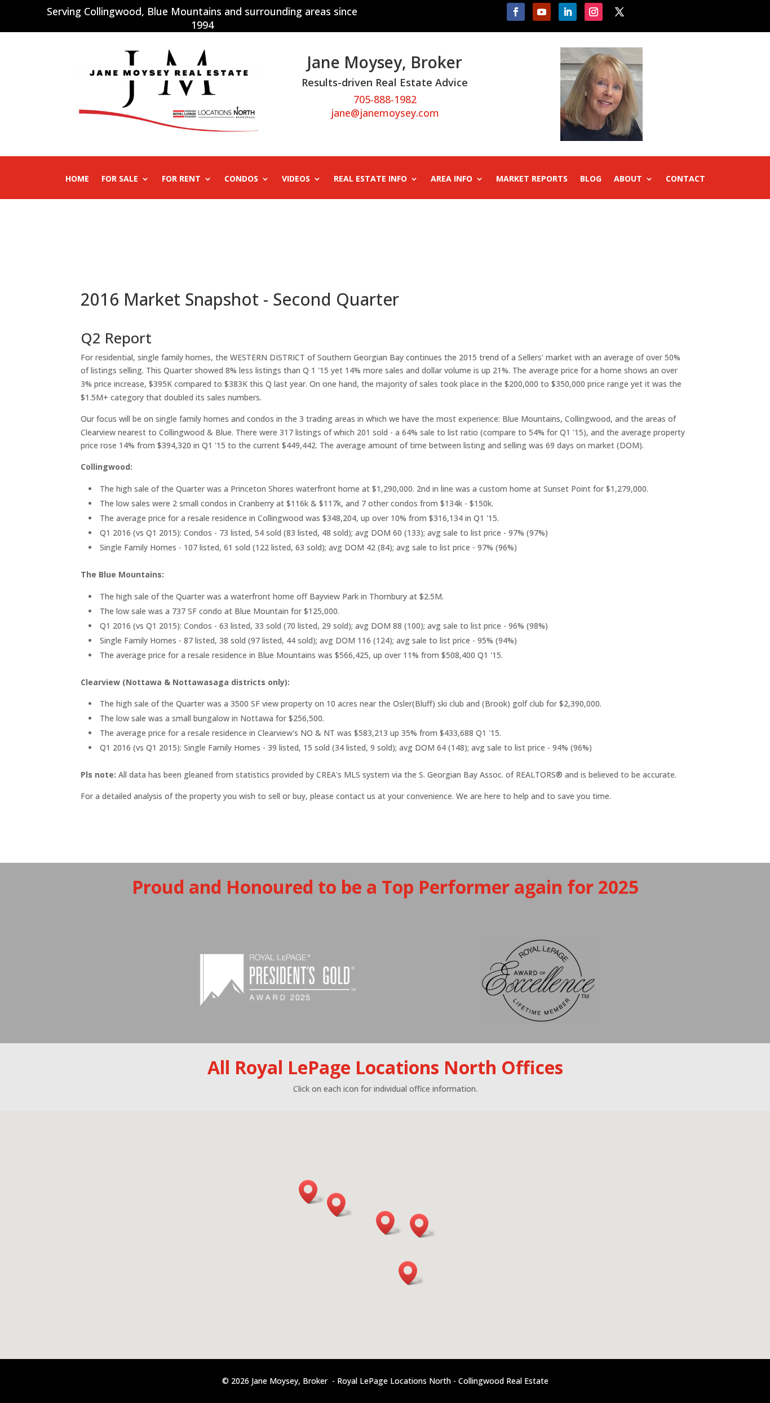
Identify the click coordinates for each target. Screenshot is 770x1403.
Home (77, 179)
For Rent (181, 179)
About (628, 179)
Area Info (451, 179)
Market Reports (532, 179)
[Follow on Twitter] (619, 12)
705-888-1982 (385, 99)
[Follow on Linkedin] (568, 12)
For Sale (119, 179)
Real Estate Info (370, 179)
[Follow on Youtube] (542, 12)
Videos (296, 179)
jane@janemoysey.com (385, 113)
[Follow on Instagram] (594, 12)
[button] (389, 1223)
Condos (241, 179)
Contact (685, 179)
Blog (590, 179)
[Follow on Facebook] (516, 12)
